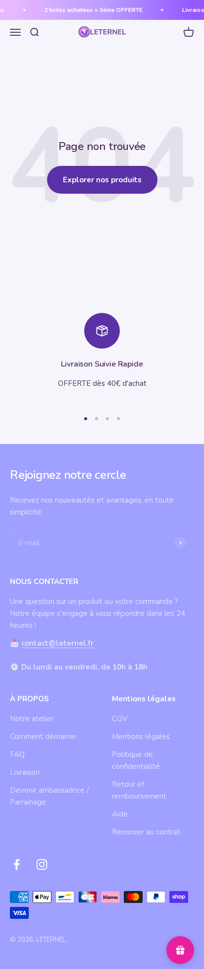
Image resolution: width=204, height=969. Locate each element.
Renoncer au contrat (146, 832)
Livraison (25, 772)
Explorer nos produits (102, 180)
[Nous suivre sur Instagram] (42, 864)
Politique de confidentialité (136, 760)
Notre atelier (31, 719)
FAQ (17, 754)
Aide (120, 814)
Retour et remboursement (139, 790)
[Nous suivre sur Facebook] (16, 864)
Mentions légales (141, 737)
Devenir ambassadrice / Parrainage (49, 796)
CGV (119, 719)
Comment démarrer (43, 737)
